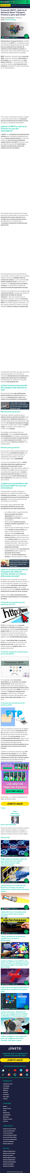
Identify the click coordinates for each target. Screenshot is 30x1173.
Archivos (5, 1121)
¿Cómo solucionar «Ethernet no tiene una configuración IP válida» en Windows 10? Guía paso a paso (14, 1014)
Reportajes (6, 1117)
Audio (13, 5)
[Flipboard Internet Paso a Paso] (9, 1074)
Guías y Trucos (7, 1108)
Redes (15, 811)
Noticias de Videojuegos (9, 1161)
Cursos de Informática (9, 1131)
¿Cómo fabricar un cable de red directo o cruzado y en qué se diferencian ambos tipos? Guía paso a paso (15, 888)
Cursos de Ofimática (8, 1141)
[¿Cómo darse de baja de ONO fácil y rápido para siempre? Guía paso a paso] (15, 976)
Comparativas (7, 1114)
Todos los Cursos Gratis (9, 1128)
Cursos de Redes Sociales (10, 1135)
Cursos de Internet (8, 1133)
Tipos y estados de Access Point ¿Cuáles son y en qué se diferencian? (13, 938)
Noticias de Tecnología (9, 1153)
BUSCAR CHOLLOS (5, 5)
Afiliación (5, 1090)
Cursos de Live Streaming (10, 1139)
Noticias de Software (8, 1166)
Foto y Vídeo (19, 5)
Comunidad (6, 1086)
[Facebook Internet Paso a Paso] (3, 1070)
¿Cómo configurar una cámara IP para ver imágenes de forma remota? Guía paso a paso (14, 1038)
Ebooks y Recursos (8, 1143)
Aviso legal (6, 1096)
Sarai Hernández (10, 19)
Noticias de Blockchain (9, 1159)
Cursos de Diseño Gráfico (10, 1137)
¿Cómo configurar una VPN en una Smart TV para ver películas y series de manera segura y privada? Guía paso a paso (15, 964)
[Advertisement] (15, 85)
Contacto (5, 1092)
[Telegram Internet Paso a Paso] (21, 1070)
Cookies (5, 1098)
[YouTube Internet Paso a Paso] (15, 1070)
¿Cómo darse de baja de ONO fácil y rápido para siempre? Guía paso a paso (15, 989)
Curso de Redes (15, 815)
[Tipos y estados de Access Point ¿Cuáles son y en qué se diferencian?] (15, 926)
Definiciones (15, 813)
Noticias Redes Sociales (9, 1157)
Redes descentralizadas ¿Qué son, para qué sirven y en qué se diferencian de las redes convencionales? (14, 862)
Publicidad (6, 1088)
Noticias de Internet (8, 1155)
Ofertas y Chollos (7, 1119)
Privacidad (6, 1094)
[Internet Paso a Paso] (10, 2)
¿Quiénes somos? (8, 1084)
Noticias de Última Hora (9, 1151)
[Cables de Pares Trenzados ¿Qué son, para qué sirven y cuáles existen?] (15, 901)
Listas (4, 1110)
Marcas (5, 1106)
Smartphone (27, 5)
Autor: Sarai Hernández (8, 824)
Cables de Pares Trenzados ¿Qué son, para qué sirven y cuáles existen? (13, 914)
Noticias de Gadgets (8, 1164)
